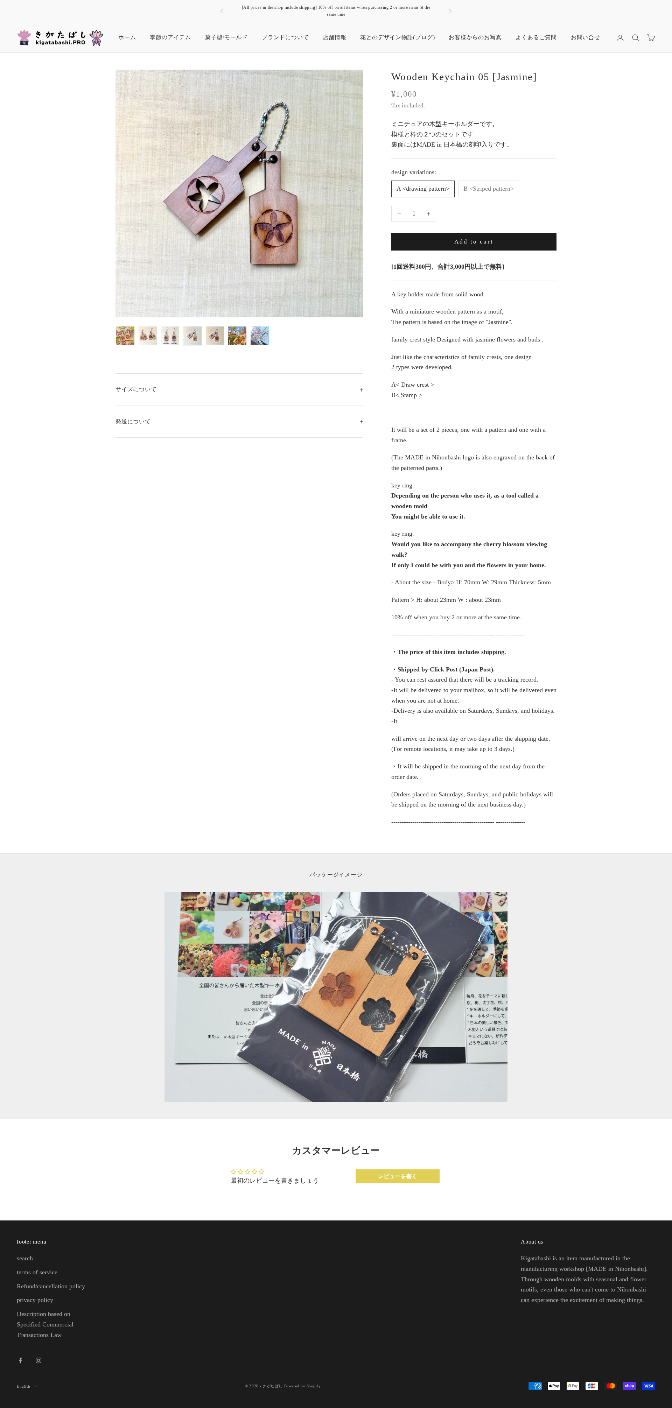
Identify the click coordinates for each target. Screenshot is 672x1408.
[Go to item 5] (215, 335)
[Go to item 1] (125, 335)
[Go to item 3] (170, 335)
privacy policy (35, 1299)
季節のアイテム (170, 37)
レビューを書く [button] (397, 1176)
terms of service (37, 1272)
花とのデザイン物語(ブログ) (397, 37)
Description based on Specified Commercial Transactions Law (45, 1324)
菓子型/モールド (226, 37)
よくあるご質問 (536, 37)
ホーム (127, 37)
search (25, 1258)
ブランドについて (285, 37)
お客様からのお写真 (475, 37)
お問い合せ (585, 37)
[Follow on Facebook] (20, 1360)
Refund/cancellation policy (51, 1286)
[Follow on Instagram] (38, 1360)
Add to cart (474, 241)
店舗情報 (334, 37)
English (23, 1386)
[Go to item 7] (260, 335)
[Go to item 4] (192, 335)
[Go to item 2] (148, 335)
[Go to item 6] (237, 335)
